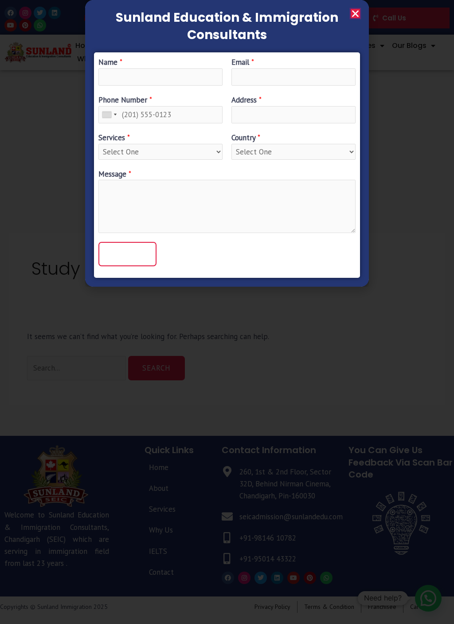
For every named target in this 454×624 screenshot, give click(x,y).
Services (114, 137)
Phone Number (125, 100)
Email (242, 62)
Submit (127, 254)
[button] (355, 13)
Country (245, 137)
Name (110, 62)
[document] (227, 312)
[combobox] (109, 115)
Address (246, 100)
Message (114, 174)
